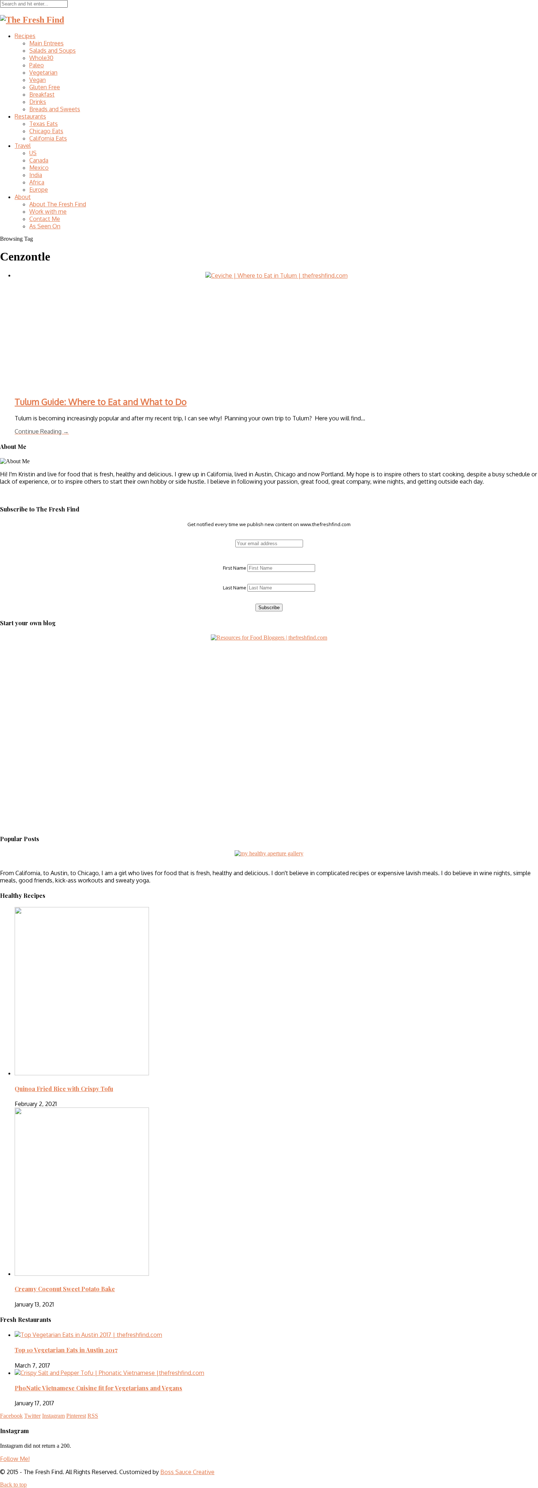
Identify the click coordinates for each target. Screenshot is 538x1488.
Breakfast (42, 94)
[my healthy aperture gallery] (269, 853)
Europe (38, 189)
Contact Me (44, 218)
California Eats (48, 138)
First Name (234, 568)
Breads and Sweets (54, 109)
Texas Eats (43, 123)
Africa (36, 182)
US (33, 153)
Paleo (36, 65)
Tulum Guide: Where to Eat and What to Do (101, 401)
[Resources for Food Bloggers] (269, 637)
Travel (23, 145)
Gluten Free (44, 87)
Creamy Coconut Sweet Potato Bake (65, 1289)
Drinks (37, 101)
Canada (38, 160)
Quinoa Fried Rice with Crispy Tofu (64, 1088)
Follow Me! (15, 1458)
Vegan (37, 79)
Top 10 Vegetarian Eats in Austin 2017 (66, 1350)
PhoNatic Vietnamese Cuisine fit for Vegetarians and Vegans (98, 1388)
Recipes (25, 36)
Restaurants (30, 116)
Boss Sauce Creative (187, 1472)
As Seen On (44, 226)
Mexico (39, 167)
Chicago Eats (46, 131)
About (23, 196)
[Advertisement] (45, 686)
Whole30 (41, 57)
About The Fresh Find (57, 204)
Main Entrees (46, 43)
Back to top (13, 1484)
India (35, 175)
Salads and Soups (52, 50)
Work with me (48, 211)
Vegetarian (43, 72)
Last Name (234, 587)
